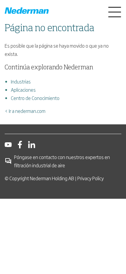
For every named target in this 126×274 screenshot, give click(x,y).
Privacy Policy (90, 178)
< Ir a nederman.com (25, 110)
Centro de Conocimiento (35, 97)
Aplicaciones (23, 89)
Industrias (21, 81)
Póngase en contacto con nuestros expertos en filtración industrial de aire (62, 161)
